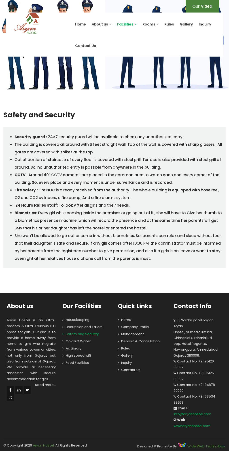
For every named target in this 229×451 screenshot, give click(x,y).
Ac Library (73, 348)
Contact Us (85, 45)
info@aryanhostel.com (192, 414)
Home (80, 24)
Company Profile (135, 326)
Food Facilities (77, 362)
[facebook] (10, 390)
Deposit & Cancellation (140, 341)
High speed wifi (78, 355)
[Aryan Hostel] (26, 23)
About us (100, 24)
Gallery (186, 24)
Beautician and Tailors (84, 326)
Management (132, 334)
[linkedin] (19, 390)
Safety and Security (82, 334)
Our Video (202, 6)
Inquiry (205, 24)
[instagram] (10, 397)
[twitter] (27, 390)
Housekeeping (77, 319)
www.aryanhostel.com (192, 425)
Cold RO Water (78, 341)
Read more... (45, 384)
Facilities (125, 24)
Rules (169, 24)
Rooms (148, 24)
